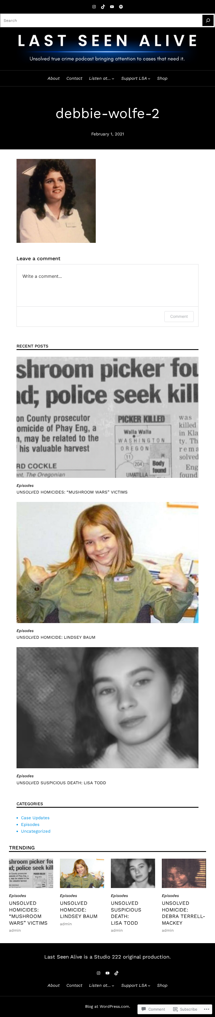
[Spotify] (121, 6)
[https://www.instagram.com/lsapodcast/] (94, 6)
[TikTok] (103, 6)
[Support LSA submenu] (149, 78)
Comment (179, 316)
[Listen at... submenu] (113, 78)
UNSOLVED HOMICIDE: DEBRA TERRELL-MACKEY (183, 913)
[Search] (208, 20)
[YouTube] (112, 6)
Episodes (25, 485)
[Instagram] (98, 973)
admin (15, 930)
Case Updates (35, 817)
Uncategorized (35, 831)
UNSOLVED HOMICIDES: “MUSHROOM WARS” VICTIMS (72, 492)
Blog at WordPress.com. (107, 1006)
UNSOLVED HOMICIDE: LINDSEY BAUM (56, 637)
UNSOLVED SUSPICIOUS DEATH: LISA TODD (61, 782)
